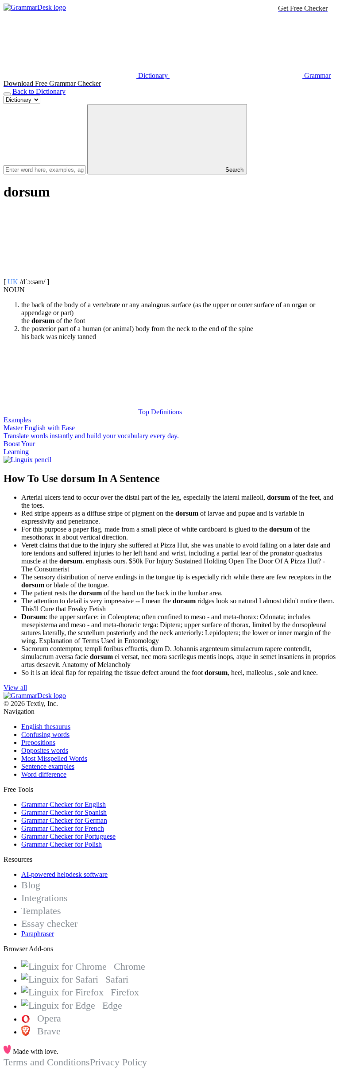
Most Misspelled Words (54, 758)
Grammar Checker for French (62, 828)
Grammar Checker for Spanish (64, 812)
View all (15, 687)
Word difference (43, 774)
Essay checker (49, 923)
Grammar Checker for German (64, 820)
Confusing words (45, 734)
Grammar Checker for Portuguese (68, 836)
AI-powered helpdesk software (64, 874)
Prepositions (38, 742)
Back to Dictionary (39, 91)
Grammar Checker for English (63, 804)
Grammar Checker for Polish (61, 844)
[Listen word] (70, 274)
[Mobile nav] (7, 94)
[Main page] (35, 7)
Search (233, 169)
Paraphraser (37, 933)
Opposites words (44, 750)
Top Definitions (160, 412)
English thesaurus (45, 726)
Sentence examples (47, 766)
